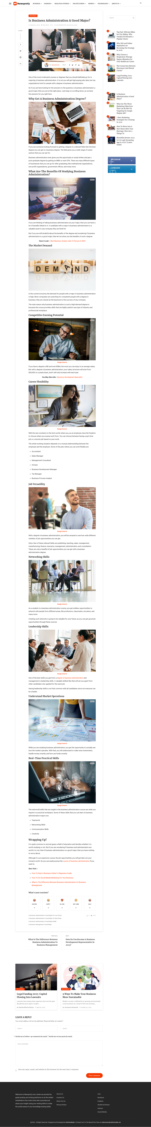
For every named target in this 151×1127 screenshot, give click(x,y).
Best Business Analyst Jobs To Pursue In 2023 (68, 241)
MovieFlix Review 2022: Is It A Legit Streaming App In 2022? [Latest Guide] (126, 141)
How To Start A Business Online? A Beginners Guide (52, 873)
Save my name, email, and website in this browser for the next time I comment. (48, 1069)
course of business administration (76, 861)
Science (100, 1108)
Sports (91, 4)
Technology (103, 4)
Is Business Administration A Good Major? (125, 96)
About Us (115, 4)
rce (66, 429)
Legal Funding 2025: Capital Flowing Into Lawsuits (32, 996)
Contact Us (60, 1098)
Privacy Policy (61, 1105)
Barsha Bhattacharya (26, 1007)
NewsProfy (55, 65)
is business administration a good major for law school (45, 915)
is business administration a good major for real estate (45, 918)
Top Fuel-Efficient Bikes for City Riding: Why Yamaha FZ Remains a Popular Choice (126, 35)
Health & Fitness (62, 4)
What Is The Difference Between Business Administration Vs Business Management (43, 942)
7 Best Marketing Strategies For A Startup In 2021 (126, 120)
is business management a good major (40, 924)
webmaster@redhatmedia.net (111, 1122)
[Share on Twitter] (20, 51)
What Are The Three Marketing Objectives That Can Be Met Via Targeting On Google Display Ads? (125, 108)
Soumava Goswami (71, 1007)
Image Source (62, 531)
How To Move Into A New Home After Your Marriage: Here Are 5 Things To (125, 129)
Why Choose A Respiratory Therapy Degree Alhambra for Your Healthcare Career (125, 58)
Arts (99, 1094)
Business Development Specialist (69, 377)
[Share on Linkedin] (20, 63)
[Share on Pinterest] (20, 57)
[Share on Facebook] (20, 44)
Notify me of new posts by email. (60, 1036)
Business (36, 4)
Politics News (78, 4)
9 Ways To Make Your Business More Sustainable (79, 996)
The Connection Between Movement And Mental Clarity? (126, 68)
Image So (60, 429)
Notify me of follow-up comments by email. (31, 1036)
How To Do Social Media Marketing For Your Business (52, 878)
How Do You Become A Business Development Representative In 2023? (80, 942)
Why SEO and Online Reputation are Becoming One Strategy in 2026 (125, 46)
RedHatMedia (70, 1122)
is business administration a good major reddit (42, 921)
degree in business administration (70, 678)
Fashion (47, 4)
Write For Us (60, 1101)
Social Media (102, 1112)
